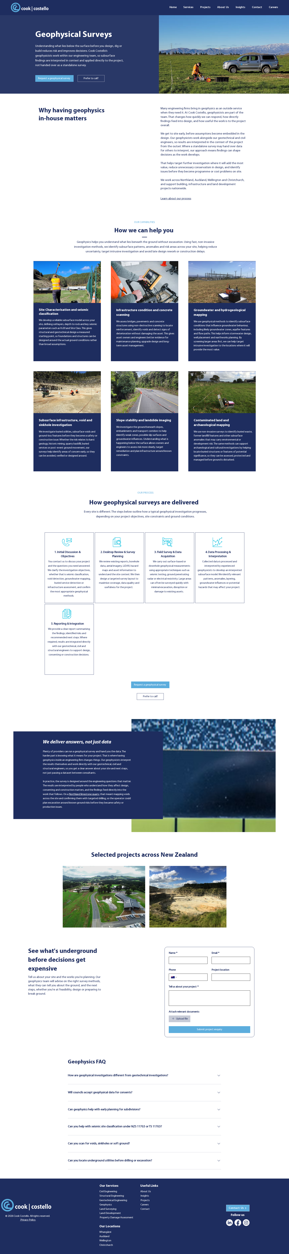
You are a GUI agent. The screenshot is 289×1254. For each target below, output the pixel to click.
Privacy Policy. (28, 1220)
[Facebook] (237, 1222)
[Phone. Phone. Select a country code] (174, 977)
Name (173, 953)
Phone (172, 970)
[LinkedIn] (229, 1222)
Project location (220, 970)
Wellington (105, 1240)
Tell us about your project (184, 986)
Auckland (104, 1236)
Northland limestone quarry (84, 794)
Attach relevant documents (184, 1011)
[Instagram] (246, 1222)
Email (215, 953)
